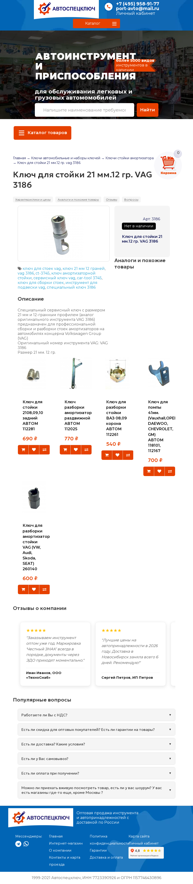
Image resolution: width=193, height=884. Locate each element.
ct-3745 (43, 273)
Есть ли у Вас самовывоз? (44, 758)
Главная (19, 158)
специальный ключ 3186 (71, 287)
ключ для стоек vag (42, 268)
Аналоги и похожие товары (78, 199)
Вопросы (131, 199)
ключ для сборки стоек (41, 282)
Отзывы (111, 199)
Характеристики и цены (33, 199)
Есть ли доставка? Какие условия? (53, 744)
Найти (147, 109)
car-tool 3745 (89, 278)
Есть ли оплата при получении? (50, 773)
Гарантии (98, 850)
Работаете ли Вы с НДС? (44, 715)
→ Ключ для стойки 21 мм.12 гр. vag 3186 (46, 163)
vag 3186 (26, 273)
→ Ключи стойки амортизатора (127, 158)
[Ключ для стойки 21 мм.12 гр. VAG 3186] (64, 234)
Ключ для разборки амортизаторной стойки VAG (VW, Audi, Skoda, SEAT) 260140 (40, 547)
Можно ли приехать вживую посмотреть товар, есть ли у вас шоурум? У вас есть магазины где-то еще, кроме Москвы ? (91, 790)
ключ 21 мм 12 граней (84, 268)
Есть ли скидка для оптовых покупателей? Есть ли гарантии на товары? (88, 729)
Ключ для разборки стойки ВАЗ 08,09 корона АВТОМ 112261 (116, 418)
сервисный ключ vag (54, 278)
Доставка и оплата (106, 857)
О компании (60, 850)
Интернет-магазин (66, 843)
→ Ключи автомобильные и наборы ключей (63, 158)
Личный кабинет (135, 13)
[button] (96, 23)
